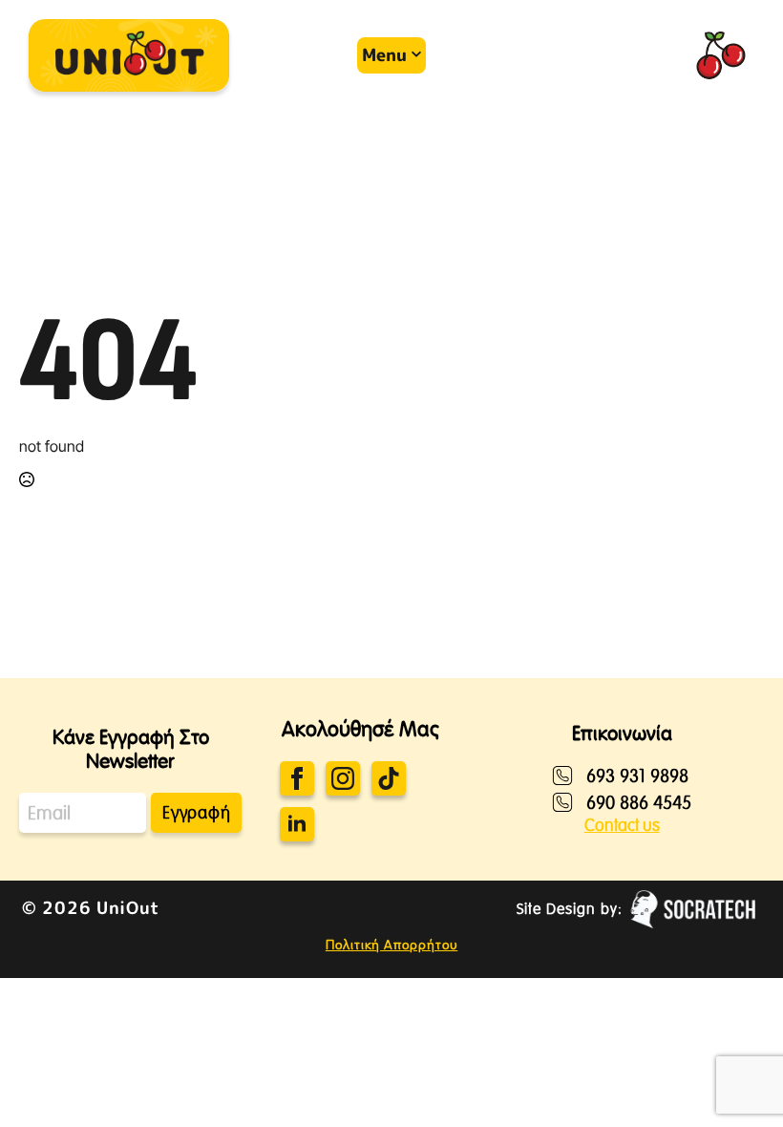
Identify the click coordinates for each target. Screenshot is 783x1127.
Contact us (622, 825)
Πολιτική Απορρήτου (391, 944)
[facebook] (297, 778)
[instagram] (343, 778)
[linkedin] (297, 824)
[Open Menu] (368, 55)
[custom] (388, 778)
